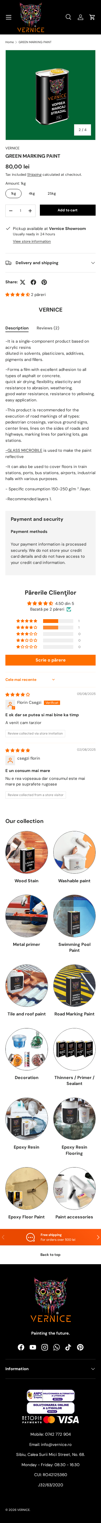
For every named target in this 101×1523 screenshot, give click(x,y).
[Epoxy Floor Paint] (27, 1188)
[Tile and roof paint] (27, 986)
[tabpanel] (50, 420)
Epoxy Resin (26, 1147)
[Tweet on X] (22, 282)
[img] (17, 694)
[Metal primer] (27, 916)
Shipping (34, 174)
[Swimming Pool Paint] (75, 916)
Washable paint (74, 881)
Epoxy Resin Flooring (74, 1150)
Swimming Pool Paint (74, 947)
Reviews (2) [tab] (48, 328)
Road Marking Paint (74, 1014)
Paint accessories (74, 1217)
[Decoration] (27, 1049)
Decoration (27, 1077)
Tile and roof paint (27, 1014)
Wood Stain (27, 881)
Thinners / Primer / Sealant (74, 1080)
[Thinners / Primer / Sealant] (75, 1049)
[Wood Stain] (27, 852)
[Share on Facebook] (33, 282)
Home (9, 42)
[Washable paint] (75, 852)
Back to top (50, 1254)
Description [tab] (17, 328)
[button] (18, 294)
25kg (51, 192)
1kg (13, 192)
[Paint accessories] (75, 1188)
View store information (32, 241)
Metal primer (26, 944)
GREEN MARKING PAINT (35, 42)
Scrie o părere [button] (51, 660)
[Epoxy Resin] (27, 1119)
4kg (32, 192)
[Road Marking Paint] (75, 986)
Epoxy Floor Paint (26, 1217)
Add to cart (68, 210)
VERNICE (12, 148)
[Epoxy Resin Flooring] (75, 1119)
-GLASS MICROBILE (23, 450)
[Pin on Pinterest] (44, 282)
